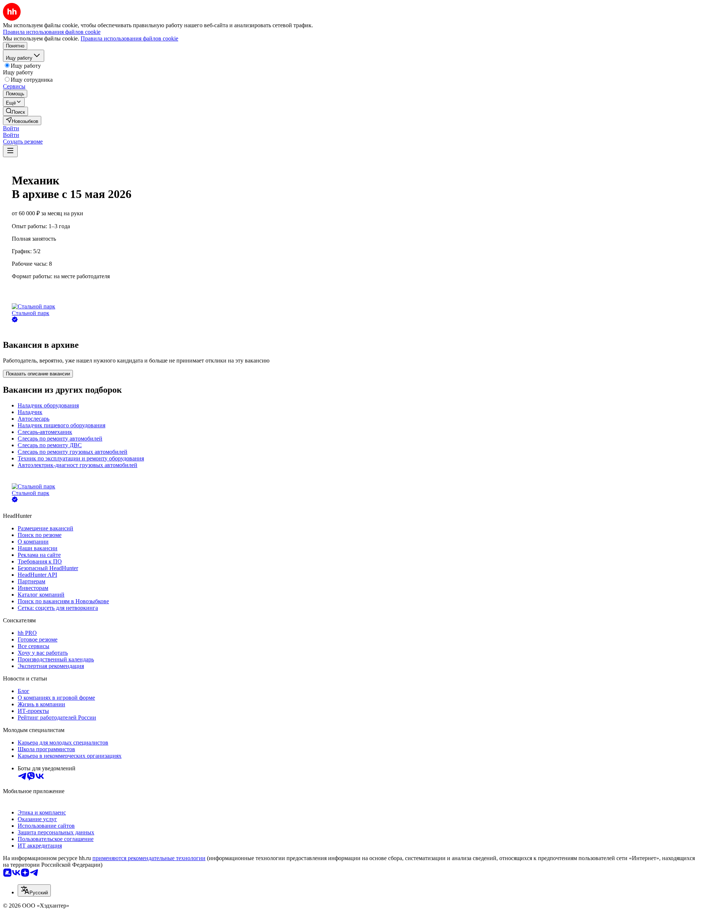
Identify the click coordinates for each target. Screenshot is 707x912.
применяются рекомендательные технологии (148, 858)
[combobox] (34, 890)
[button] (11, 128)
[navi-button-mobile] (10, 151)
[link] (15, 111)
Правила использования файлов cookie (129, 38)
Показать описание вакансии (38, 374)
